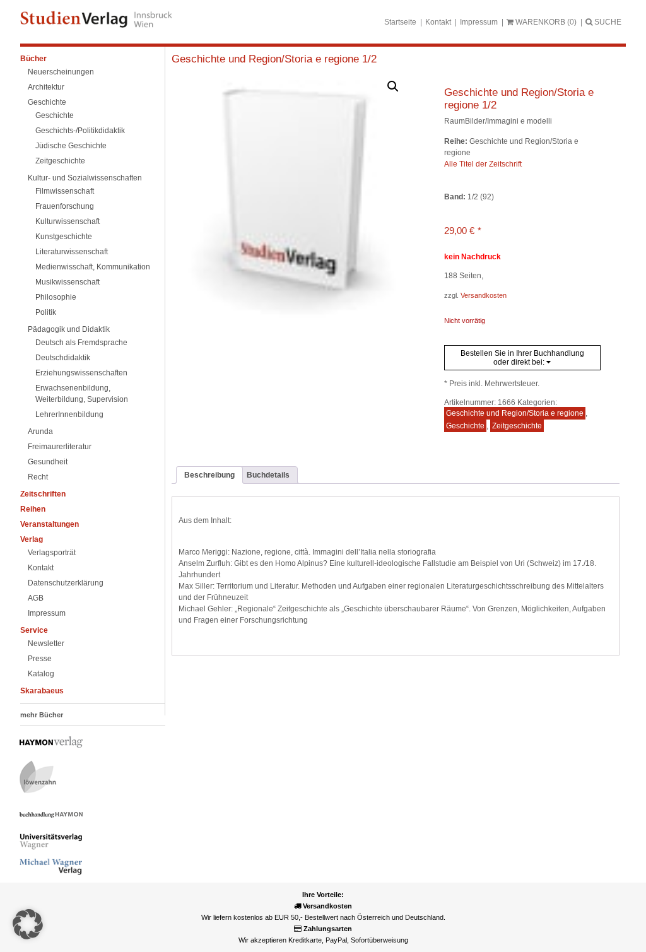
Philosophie (55, 297)
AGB (36, 598)
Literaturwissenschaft (71, 251)
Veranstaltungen (49, 524)
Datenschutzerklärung (65, 583)
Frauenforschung (64, 206)
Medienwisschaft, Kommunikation (92, 266)
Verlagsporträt (52, 552)
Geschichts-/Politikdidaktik (80, 130)
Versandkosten (484, 295)
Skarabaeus (42, 690)
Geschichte (47, 102)
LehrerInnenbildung (69, 414)
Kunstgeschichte (63, 236)
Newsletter (46, 643)
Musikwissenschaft (67, 282)
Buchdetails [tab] (268, 475)
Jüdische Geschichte (71, 145)
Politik (45, 312)
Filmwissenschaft (64, 191)
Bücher (33, 58)
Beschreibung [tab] (209, 475)
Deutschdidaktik (62, 357)
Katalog (41, 673)
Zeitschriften (43, 494)
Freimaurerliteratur (59, 446)
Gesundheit (48, 461)
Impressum (479, 22)
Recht (38, 477)
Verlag (31, 539)
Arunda (40, 431)
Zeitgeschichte (60, 160)
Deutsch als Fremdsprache (81, 342)
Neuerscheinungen (61, 72)
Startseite (400, 22)
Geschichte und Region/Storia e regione (515, 413)
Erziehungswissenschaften (81, 372)
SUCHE (606, 22)
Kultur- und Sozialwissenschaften (85, 177)
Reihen (32, 509)
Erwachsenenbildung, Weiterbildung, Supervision (81, 394)
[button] (393, 86)
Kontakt (438, 22)
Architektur (46, 87)
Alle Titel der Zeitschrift (483, 164)
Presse (40, 658)
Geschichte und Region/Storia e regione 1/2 (274, 59)
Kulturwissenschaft (67, 221)
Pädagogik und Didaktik (69, 329)
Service (34, 630)
